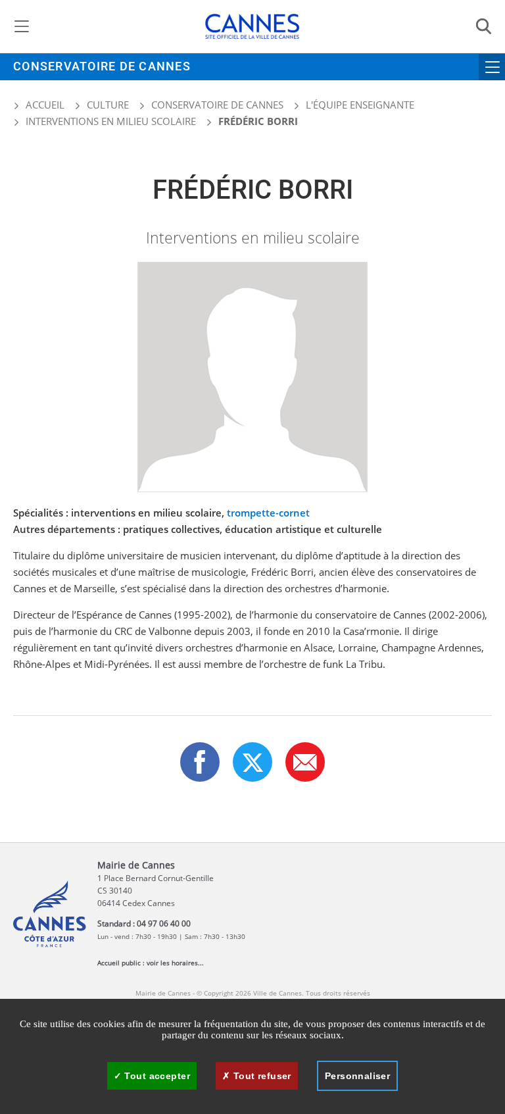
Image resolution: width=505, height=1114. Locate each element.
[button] (305, 762)
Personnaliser (357, 1076)
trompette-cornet (268, 512)
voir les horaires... (175, 962)
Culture (108, 104)
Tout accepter (156, 1076)
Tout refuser (260, 1076)
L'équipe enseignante (360, 104)
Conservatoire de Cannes (102, 67)
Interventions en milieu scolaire (111, 121)
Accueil (43, 104)
